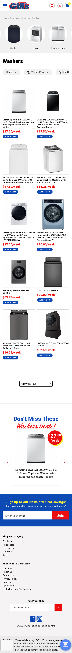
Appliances (15, 18)
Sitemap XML (48, 625)
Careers (7, 582)
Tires (5, 555)
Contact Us (8, 575)
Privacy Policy (10, 578)
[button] (8, 462)
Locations (8, 568)
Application (9, 585)
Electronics (8, 548)
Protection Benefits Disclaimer (18, 589)
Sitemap (36, 625)
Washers (36, 18)
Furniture (7, 541)
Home (5, 18)
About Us (7, 572)
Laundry (26, 18)
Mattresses (8, 551)
